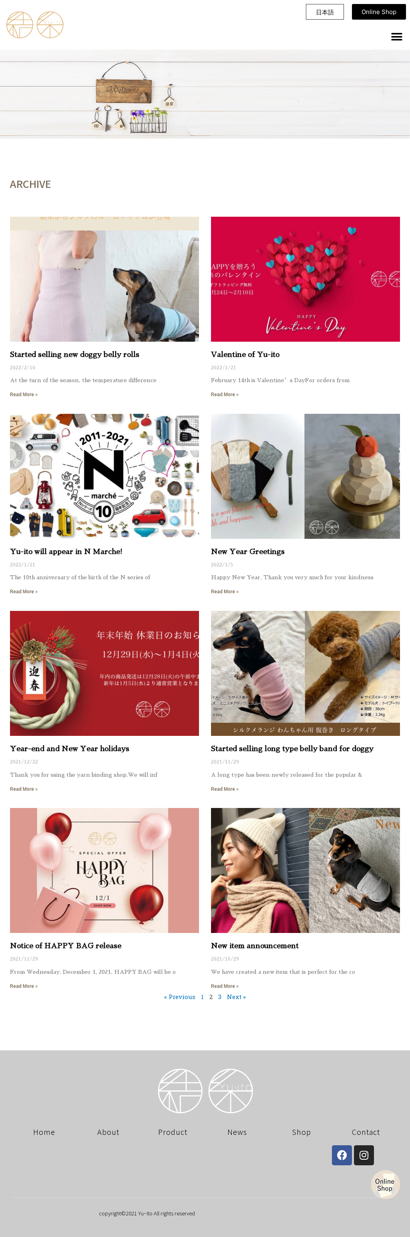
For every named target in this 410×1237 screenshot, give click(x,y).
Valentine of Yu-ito (245, 354)
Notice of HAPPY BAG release (65, 945)
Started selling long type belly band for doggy (292, 748)
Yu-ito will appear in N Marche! (66, 551)
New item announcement (255, 945)
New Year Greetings (248, 551)
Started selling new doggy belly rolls (74, 354)
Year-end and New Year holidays (69, 748)
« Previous (179, 997)
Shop (301, 1131)
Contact (366, 1131)
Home (44, 1131)
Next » (236, 997)
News (237, 1131)
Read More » (24, 394)
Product (172, 1131)
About (108, 1131)
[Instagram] (364, 1155)
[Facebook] (342, 1155)
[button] (325, 10)
